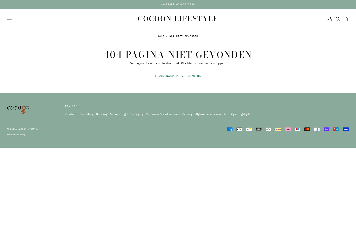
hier (190, 63)
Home (161, 36)
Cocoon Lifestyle (178, 18)
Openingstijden (241, 114)
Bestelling (86, 114)
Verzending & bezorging (126, 114)
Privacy (187, 114)
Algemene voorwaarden (211, 114)
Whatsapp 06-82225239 (178, 4)
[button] (337, 19)
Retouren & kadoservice (162, 114)
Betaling (101, 114)
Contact (71, 114)
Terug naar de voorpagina (178, 75)
